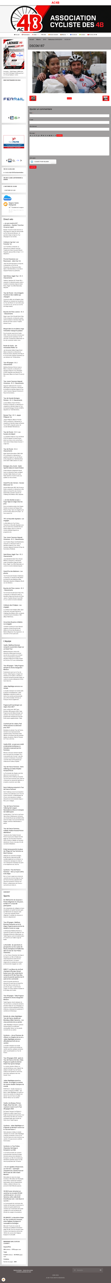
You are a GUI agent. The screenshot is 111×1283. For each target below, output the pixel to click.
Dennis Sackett (54, 34)
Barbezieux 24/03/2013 (55, 39)
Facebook (74, 34)
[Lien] (45, 135)
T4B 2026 (43, 34)
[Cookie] (3, 1279)
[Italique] (32, 135)
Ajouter (33, 167)
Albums (64, 34)
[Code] (53, 135)
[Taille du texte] (36, 135)
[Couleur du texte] (39, 135)
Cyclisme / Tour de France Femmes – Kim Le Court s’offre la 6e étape (13, 871)
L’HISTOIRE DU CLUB (9, 190)
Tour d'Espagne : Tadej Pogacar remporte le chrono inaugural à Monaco (13, 997)
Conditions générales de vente (23, 1271)
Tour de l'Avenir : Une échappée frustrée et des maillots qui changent (13, 295)
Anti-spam (32, 158)
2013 (44, 39)
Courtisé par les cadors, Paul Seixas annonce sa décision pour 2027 (12, 725)
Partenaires (26, 34)
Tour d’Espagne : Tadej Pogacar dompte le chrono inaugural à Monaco (13, 667)
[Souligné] (34, 135)
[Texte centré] (43, 135)
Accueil (17, 34)
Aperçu (60, 135)
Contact (82, 34)
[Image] (49, 135)
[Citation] (42, 135)
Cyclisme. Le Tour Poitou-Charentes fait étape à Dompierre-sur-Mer (11, 1148)
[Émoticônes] (55, 135)
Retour (69, 98)
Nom (30, 113)
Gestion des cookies (28, 1270)
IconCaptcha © (53, 163)
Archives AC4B (93, 34)
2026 (35, 34)
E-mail (31, 119)
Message (32, 133)
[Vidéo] (51, 135)
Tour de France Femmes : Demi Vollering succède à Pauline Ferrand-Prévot (13, 768)
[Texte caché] (47, 135)
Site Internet (33, 126)
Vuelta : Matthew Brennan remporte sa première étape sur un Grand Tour (13, 647)
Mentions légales (18, 1270)
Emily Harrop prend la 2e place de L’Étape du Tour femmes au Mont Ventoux (13, 851)
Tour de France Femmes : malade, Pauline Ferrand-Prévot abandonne (13, 830)
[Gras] (30, 135)
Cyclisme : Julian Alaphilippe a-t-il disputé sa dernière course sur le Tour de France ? (13, 1127)
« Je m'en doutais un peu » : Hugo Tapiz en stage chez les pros (13, 502)
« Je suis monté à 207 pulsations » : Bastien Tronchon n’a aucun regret (13, 225)
